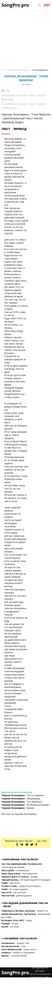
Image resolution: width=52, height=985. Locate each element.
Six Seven (14, 926)
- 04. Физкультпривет (25, 804)
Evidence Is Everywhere (24, 952)
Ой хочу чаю (19, 892)
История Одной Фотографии (35, 879)
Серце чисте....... (31, 949)
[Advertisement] (26, 37)
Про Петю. (15, 883)
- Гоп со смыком (22, 795)
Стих (23, 946)
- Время (17, 808)
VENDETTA (42, 911)
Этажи (15, 923)
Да (38, 840)
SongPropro (15, 5)
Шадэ (29, 920)
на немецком (22, 870)
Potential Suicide (19, 955)
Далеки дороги (24, 895)
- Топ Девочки (21, 801)
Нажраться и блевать (30, 886)
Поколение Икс (29, 873)
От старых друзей (19, 889)
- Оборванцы (20, 798)
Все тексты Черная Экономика (18, 814)
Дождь (34, 876)
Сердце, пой (22, 943)
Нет (45, 840)
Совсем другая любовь (13, 867)
